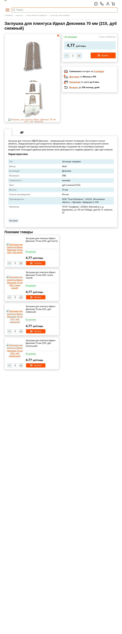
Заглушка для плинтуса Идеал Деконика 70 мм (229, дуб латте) (42, 239)
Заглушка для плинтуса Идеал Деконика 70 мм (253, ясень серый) (40, 275)
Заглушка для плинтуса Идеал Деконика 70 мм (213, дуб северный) (40, 309)
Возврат (73, 87)
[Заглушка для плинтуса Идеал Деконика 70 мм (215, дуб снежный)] (32, 121)
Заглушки (13, 221)
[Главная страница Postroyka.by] (17, 3)
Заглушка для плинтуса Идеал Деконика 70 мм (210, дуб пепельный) (40, 343)
